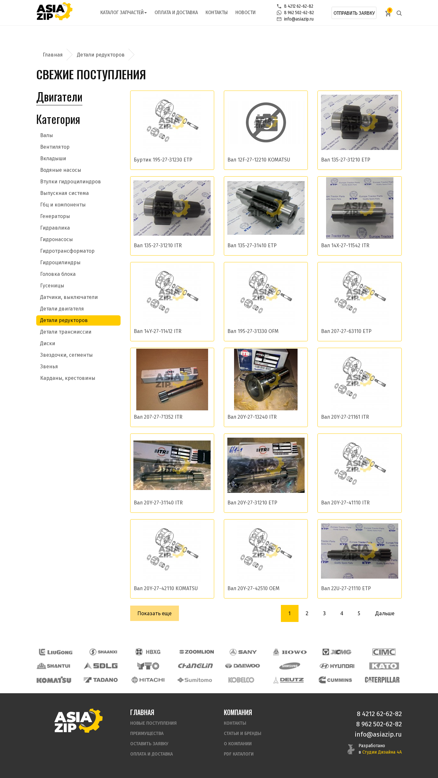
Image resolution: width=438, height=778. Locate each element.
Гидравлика (55, 228)
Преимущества (147, 733)
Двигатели (59, 96)
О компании (238, 744)
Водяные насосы (60, 170)
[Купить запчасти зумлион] (196, 652)
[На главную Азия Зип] (78, 720)
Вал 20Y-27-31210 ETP (252, 503)
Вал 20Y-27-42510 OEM (253, 588)
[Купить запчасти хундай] (337, 666)
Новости (245, 12)
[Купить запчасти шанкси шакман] (102, 652)
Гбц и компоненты (63, 205)
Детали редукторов (64, 320)
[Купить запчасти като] (384, 666)
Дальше (384, 613)
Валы (46, 135)
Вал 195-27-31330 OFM (253, 331)
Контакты (217, 12)
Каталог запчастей (122, 12)
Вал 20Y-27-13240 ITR (252, 417)
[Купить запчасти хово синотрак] (290, 652)
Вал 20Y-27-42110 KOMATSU (166, 588)
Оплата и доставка (176, 12)
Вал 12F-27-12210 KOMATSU (258, 160)
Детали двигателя (62, 309)
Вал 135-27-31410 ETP (252, 245)
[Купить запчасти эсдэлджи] (101, 666)
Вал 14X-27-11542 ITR (345, 245)
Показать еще (155, 613)
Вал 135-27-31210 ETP (345, 160)
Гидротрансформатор (67, 251)
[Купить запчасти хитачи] (147, 680)
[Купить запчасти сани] (243, 652)
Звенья (49, 366)
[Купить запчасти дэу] (242, 666)
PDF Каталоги (239, 754)
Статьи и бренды (242, 733)
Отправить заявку (354, 13)
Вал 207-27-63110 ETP (346, 331)
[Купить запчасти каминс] (335, 680)
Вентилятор (55, 147)
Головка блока (58, 274)
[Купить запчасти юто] (148, 666)
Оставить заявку (149, 744)
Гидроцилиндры (60, 262)
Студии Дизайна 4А (382, 752)
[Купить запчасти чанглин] (195, 666)
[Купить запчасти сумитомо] (194, 680)
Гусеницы (52, 286)
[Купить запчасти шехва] (149, 652)
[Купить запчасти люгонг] (55, 652)
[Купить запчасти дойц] (288, 680)
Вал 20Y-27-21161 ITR (345, 417)
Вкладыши (53, 158)
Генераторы (55, 216)
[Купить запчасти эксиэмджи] (337, 652)
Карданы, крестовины (67, 378)
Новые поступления (153, 723)
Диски (47, 343)
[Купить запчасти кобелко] (241, 680)
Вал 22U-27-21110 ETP (346, 588)
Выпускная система (64, 193)
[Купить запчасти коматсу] (53, 680)
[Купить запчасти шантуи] (53, 666)
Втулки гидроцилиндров (70, 182)
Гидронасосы (56, 239)
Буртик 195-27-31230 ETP (163, 160)
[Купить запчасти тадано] (100, 680)
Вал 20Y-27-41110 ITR (345, 503)
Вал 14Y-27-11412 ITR (157, 331)
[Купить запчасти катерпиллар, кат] (382, 680)
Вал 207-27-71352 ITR (158, 417)
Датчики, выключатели (69, 297)
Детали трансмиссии (65, 332)
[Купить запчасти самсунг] (289, 666)
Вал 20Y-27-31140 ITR (158, 503)
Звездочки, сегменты (66, 355)
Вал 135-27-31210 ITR (158, 245)
